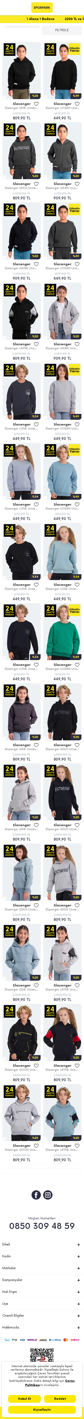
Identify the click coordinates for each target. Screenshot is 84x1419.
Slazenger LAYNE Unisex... (22, 348)
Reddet (60, 1399)
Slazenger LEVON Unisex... (23, 1070)
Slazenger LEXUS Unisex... (22, 188)
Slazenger (22, 104)
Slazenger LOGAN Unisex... (64, 108)
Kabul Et (24, 1399)
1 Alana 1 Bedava (24, 19)
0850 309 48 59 (42, 1226)
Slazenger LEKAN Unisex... (63, 188)
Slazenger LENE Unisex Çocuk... (23, 108)
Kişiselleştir (42, 1410)
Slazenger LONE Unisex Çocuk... (23, 428)
